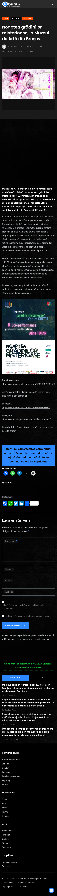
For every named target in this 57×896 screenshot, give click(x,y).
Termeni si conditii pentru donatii (34, 879)
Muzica (5, 807)
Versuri (5, 816)
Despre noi (8, 883)
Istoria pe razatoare (11, 776)
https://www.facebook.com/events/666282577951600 (28, 384)
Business (6, 866)
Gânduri (5, 768)
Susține (14, 879)
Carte (4, 799)
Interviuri (6, 772)
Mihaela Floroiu (11, 695)
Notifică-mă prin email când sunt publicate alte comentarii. (23, 606)
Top (42, 678)
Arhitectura (7, 830)
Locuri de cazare (9, 862)
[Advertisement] (28, 148)
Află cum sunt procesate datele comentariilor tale (26, 639)
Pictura (27, 18)
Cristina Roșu (10, 710)
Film (4, 803)
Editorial (5, 764)
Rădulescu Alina (12, 739)
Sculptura (6, 847)
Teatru (5, 812)
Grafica (5, 839)
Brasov (15, 18)
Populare (15, 678)
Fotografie (6, 835)
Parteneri (20, 883)
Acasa (5, 879)
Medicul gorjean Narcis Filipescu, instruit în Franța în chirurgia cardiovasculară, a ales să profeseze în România (28, 688)
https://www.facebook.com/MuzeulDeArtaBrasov (26, 407)
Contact (30, 883)
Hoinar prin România (11, 759)
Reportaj (6, 780)
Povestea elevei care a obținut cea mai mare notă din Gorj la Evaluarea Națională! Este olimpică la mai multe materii (27, 717)
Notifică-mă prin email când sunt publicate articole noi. (29, 616)
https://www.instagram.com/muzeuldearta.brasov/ (26, 419)
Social (5, 784)
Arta (6, 18)
